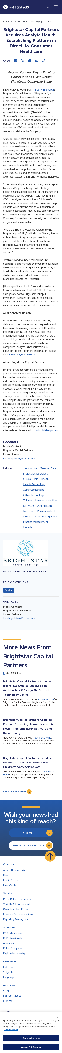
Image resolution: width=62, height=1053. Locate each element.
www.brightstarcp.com (44, 430)
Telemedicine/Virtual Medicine (40, 500)
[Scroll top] (50, 856)
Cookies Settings (31, 1038)
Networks (28, 511)
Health (45, 479)
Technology (30, 468)
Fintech (27, 527)
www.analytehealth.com (22, 354)
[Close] (58, 1017)
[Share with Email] (36, 60)
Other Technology (33, 495)
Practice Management (35, 521)
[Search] (48, 7)
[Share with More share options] (50, 60)
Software (28, 505)
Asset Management (46, 516)
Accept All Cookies (31, 1047)
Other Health (44, 505)
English (8, 590)
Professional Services (35, 473)
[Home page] (16, 7)
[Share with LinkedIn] (15, 60)
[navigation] (55, 7)
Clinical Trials (30, 479)
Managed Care (48, 468)
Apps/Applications (33, 489)
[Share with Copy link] (43, 60)
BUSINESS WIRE (44, 89)
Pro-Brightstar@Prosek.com (19, 458)
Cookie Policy (11, 1029)
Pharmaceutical (46, 511)
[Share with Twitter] (22, 60)
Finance (27, 516)
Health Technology (34, 484)
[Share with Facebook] (29, 60)
